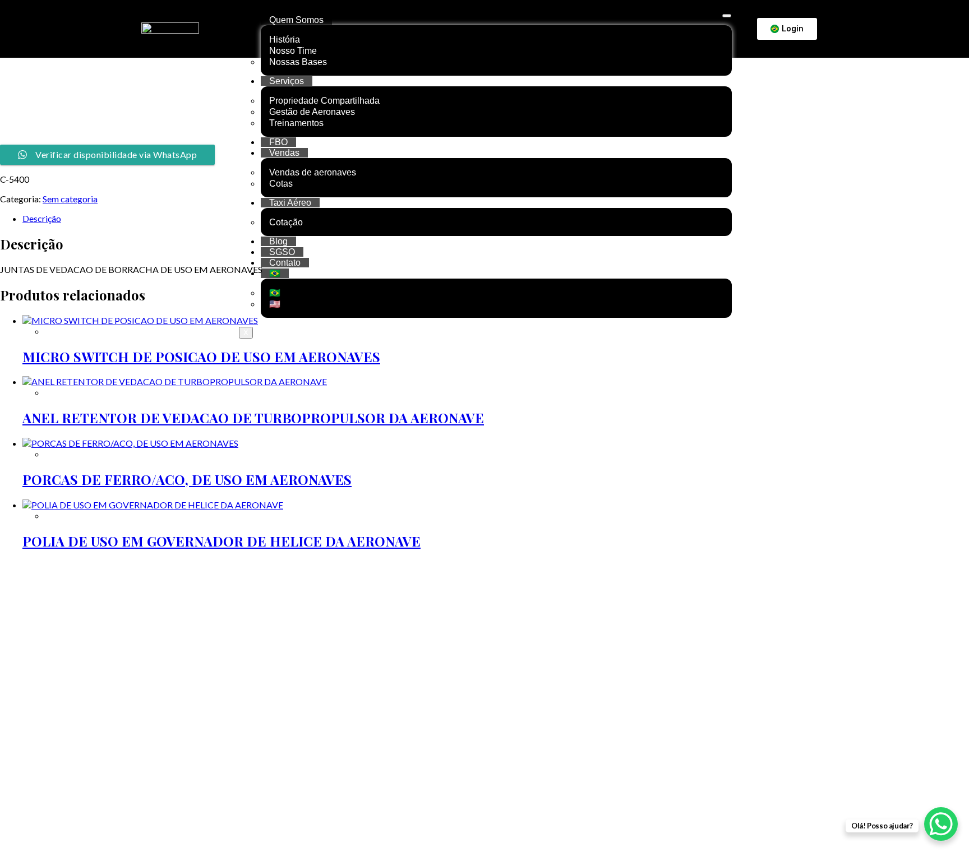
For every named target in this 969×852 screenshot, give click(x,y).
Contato (285, 262)
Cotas (281, 183)
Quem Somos (296, 20)
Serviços (286, 81)
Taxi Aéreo (290, 202)
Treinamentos (296, 123)
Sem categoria (70, 198)
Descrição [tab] (41, 218)
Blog (278, 241)
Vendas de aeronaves (312, 172)
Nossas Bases (298, 62)
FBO (278, 142)
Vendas (284, 153)
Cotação (286, 222)
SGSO (282, 252)
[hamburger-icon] (726, 15)
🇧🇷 (274, 273)
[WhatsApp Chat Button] (941, 824)
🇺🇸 (274, 304)
